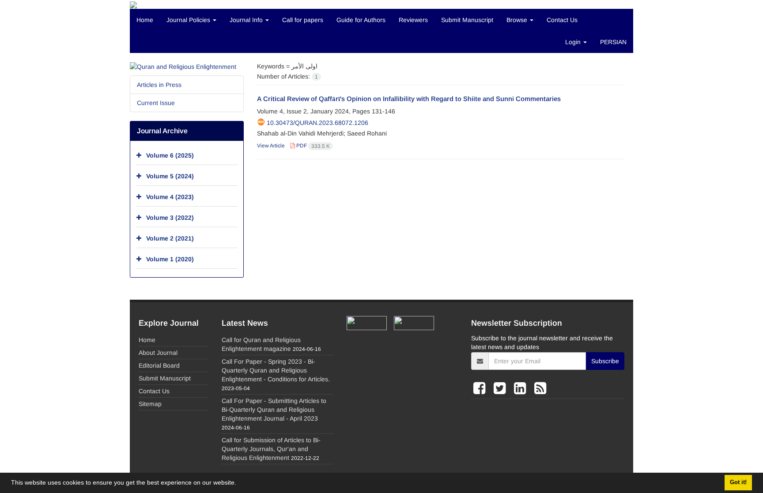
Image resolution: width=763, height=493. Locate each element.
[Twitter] (501, 388)
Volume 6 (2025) (170, 155)
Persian (613, 41)
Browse (517, 19)
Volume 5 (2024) (170, 176)
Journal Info (247, 19)
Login (573, 41)
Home (144, 19)
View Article (271, 146)
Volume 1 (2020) (170, 259)
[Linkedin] (522, 388)
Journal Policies (189, 19)
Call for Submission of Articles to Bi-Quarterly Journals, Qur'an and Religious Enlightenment (271, 449)
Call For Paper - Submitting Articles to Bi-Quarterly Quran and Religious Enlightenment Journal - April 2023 (274, 409)
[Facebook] (481, 388)
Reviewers (413, 19)
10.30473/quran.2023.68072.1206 (317, 122)
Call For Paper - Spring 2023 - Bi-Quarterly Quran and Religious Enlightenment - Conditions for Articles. (276, 370)
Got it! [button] (738, 482)
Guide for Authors (360, 19)
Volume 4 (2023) (170, 196)
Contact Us (562, 19)
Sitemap (150, 403)
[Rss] (540, 388)
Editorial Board (159, 365)
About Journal (158, 352)
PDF (312, 146)
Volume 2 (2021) (170, 238)
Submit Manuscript (467, 19)
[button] (239, 483)
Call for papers (302, 19)
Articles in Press (159, 84)
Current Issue (156, 102)
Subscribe (605, 361)
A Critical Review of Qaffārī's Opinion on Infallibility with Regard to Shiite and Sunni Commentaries (409, 98)
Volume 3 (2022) (170, 217)
